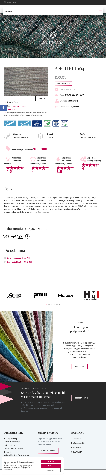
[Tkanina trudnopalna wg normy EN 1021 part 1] (10, 123)
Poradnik (7, 452)
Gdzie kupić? (80, 398)
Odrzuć (50, 466)
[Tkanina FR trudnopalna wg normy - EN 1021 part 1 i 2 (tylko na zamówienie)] (24, 123)
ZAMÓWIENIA (77, 439)
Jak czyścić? (9, 445)
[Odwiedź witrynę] (14, 296)
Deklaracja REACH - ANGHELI (19, 262)
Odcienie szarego (11, 109)
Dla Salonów (76, 447)
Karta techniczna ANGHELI (18, 258)
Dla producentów (78, 443)
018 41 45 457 (12, 2)
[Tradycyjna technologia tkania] (56, 123)
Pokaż (40, 98)
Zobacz (78, 366)
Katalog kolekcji (10, 439)
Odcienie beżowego (21, 106)
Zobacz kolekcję (62, 83)
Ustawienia (50, 470)
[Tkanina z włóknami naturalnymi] (64, 123)
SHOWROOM (76, 452)
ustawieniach (8, 469)
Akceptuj (51, 461)
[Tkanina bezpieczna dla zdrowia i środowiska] (47, 123)
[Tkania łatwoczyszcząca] (37, 123)
